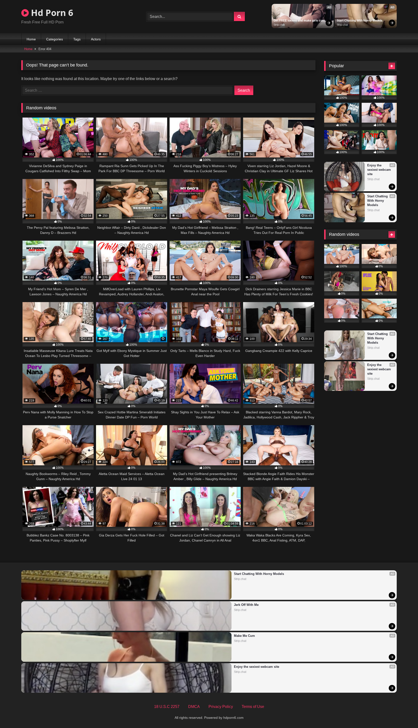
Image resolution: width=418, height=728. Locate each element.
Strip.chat (279, 24)
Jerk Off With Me (246, 605)
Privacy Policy (221, 707)
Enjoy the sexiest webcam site (379, 169)
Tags (77, 39)
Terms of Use (253, 707)
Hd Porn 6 (51, 13)
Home (31, 39)
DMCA (194, 707)
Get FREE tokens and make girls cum (299, 20)
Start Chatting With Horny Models (359, 20)
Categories (54, 39)
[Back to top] (403, 713)
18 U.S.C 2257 (166, 707)
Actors (96, 39)
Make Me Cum (244, 636)
